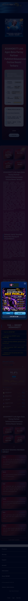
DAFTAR (20, 313)
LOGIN (8, 313)
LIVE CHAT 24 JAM (14, 316)
